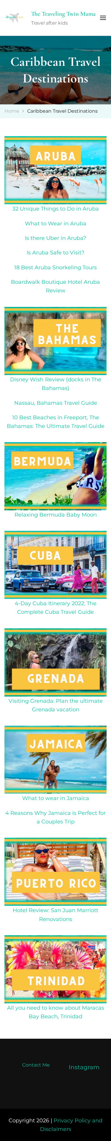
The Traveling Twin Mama (63, 13)
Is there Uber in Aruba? (55, 238)
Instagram (84, 1067)
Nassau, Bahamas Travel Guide (55, 403)
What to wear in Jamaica (55, 798)
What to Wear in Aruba (55, 223)
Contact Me (36, 1065)
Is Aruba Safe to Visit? (55, 252)
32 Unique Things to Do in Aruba (55, 208)
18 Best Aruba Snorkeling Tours (55, 267)
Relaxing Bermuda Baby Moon (56, 514)
